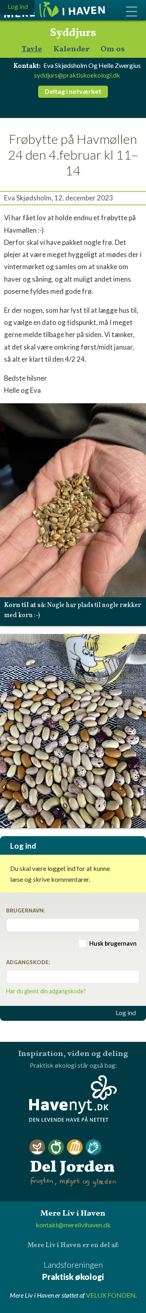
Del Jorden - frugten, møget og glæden (73, 1163)
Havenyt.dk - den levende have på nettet (73, 1098)
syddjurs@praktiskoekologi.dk (77, 75)
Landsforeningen (73, 1270)
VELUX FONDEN (110, 1295)
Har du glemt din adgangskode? (46, 991)
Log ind (126, 1013)
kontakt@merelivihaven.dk (73, 1225)
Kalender (71, 49)
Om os (113, 49)
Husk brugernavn (113, 943)
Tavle (31, 49)
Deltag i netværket (73, 91)
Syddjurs (73, 33)
